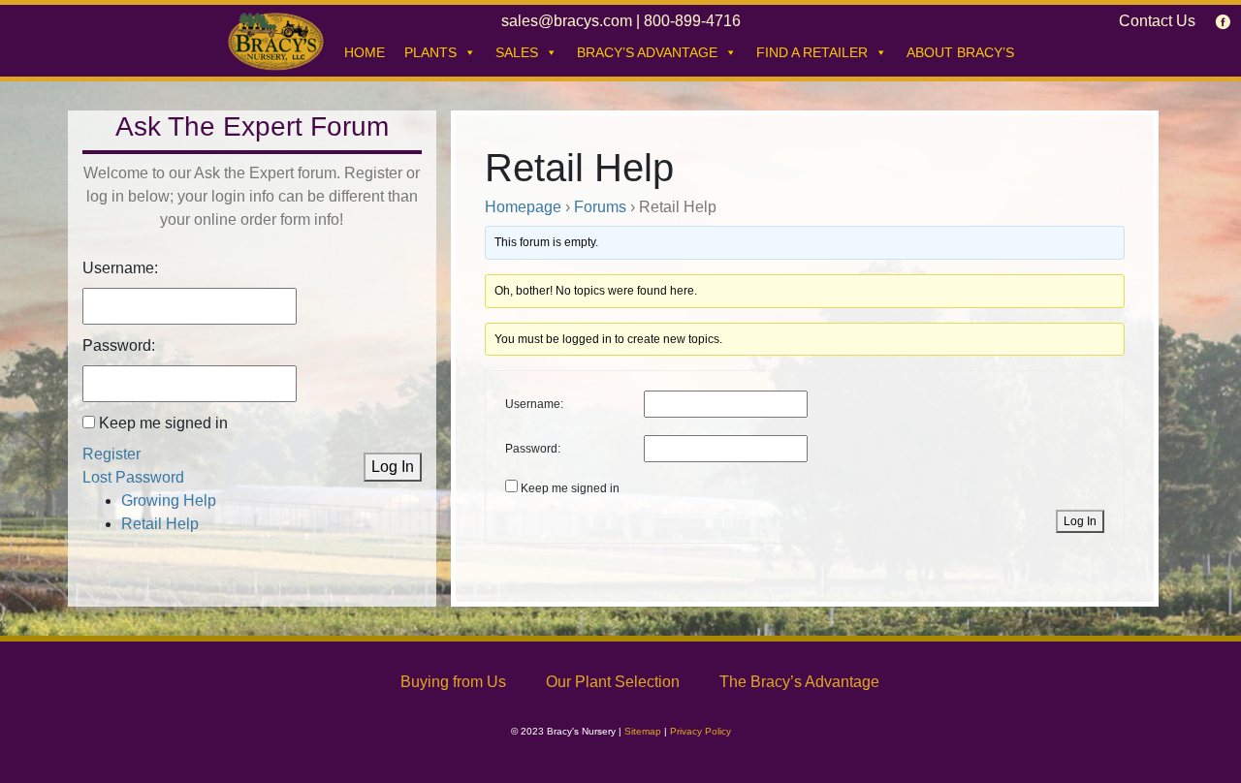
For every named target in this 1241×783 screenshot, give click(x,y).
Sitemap (642, 731)
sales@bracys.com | (572, 21)
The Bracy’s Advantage (799, 681)
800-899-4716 (692, 21)
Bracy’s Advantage (647, 52)
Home (364, 52)
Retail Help (160, 524)
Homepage (523, 207)
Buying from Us (453, 681)
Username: (120, 268)
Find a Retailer (812, 52)
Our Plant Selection (613, 681)
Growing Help (168, 500)
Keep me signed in (163, 423)
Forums (600, 207)
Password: (118, 345)
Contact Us (1157, 21)
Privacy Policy (700, 731)
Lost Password (133, 477)
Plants (430, 52)
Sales (516, 52)
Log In (392, 466)
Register (111, 454)
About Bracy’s (960, 52)
